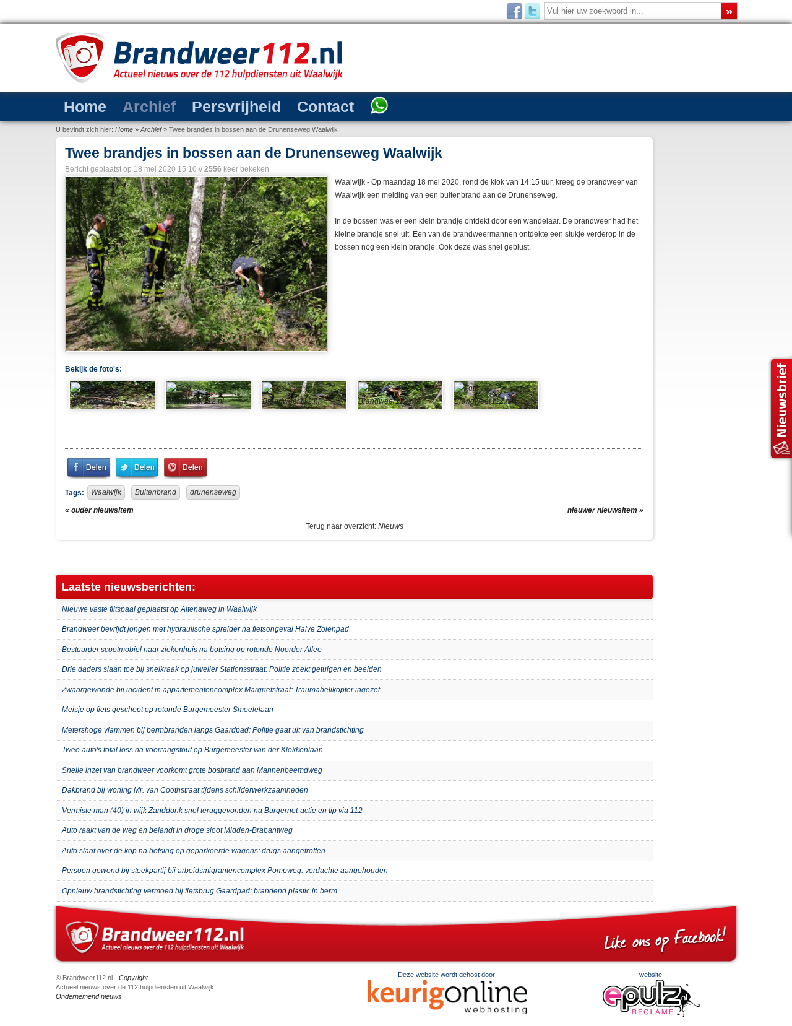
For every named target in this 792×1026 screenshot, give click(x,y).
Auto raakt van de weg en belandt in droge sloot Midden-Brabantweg (177, 830)
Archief (131, 105)
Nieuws (390, 526)
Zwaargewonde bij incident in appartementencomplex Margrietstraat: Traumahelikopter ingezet (221, 689)
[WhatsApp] (320, 106)
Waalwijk (106, 492)
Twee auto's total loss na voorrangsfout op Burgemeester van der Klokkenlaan (192, 750)
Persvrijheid (203, 105)
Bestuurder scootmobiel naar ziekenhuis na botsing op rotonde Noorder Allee (192, 649)
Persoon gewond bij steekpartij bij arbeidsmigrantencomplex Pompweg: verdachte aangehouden (225, 870)
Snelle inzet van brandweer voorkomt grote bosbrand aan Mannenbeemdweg (192, 770)
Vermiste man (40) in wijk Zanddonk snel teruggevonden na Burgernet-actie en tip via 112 (212, 810)
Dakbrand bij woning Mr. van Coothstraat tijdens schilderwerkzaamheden (185, 790)
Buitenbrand (155, 492)
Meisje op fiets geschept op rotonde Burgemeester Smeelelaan (167, 709)
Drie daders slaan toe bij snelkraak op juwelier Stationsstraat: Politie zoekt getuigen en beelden (222, 669)
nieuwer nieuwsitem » (605, 510)
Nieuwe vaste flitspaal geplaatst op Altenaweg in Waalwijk (159, 609)
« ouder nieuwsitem (99, 510)
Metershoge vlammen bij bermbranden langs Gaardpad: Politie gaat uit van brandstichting (213, 730)
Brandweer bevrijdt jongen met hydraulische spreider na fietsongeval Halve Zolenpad (205, 629)
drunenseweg (213, 492)
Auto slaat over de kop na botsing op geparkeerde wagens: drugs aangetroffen (193, 850)
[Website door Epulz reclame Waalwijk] (651, 1014)
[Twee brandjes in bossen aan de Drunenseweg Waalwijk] (195, 264)
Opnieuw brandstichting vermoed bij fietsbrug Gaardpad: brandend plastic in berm (199, 891)
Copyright (133, 977)
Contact (276, 105)
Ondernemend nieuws (89, 996)
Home (79, 105)
